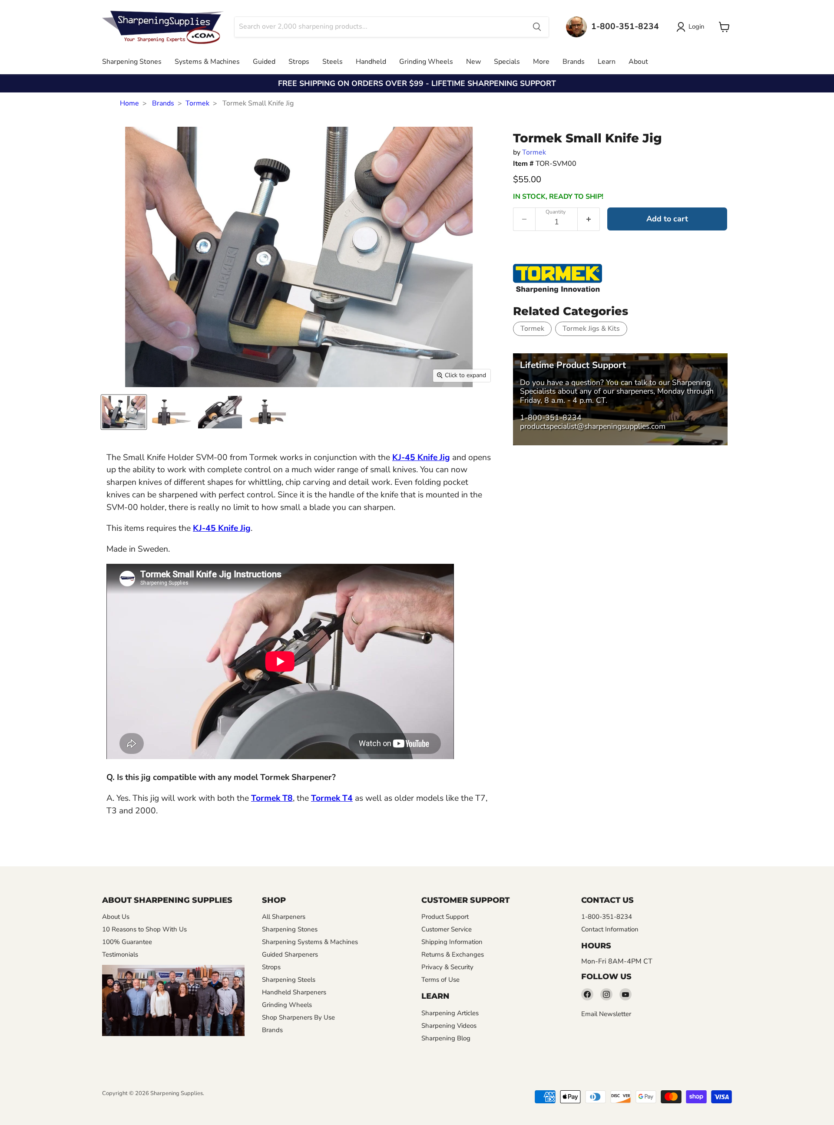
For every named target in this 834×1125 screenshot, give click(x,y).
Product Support (445, 916)
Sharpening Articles (450, 1013)
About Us (115, 916)
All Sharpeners (283, 916)
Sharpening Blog (445, 1038)
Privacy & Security (447, 967)
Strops (298, 61)
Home (129, 103)
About (638, 61)
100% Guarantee (127, 942)
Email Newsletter (606, 1014)
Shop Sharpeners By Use (298, 1017)
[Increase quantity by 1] (589, 219)
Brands (574, 61)
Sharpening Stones (132, 61)
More (541, 61)
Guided (264, 61)
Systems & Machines (207, 61)
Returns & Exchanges (452, 954)
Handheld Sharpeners (294, 992)
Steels (332, 61)
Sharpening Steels (288, 979)
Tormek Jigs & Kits (591, 328)
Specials (507, 61)
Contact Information (610, 929)
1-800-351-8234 (551, 417)
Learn (607, 61)
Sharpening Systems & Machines (310, 942)
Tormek (197, 103)
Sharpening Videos (449, 1025)
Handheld (371, 61)
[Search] (537, 27)
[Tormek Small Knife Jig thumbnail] (123, 412)
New (473, 61)
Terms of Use (440, 979)
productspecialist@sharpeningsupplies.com (592, 426)
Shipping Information (452, 942)
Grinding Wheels (426, 61)
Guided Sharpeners (290, 954)
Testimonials (120, 954)
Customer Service (446, 929)
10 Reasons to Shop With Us (144, 929)
